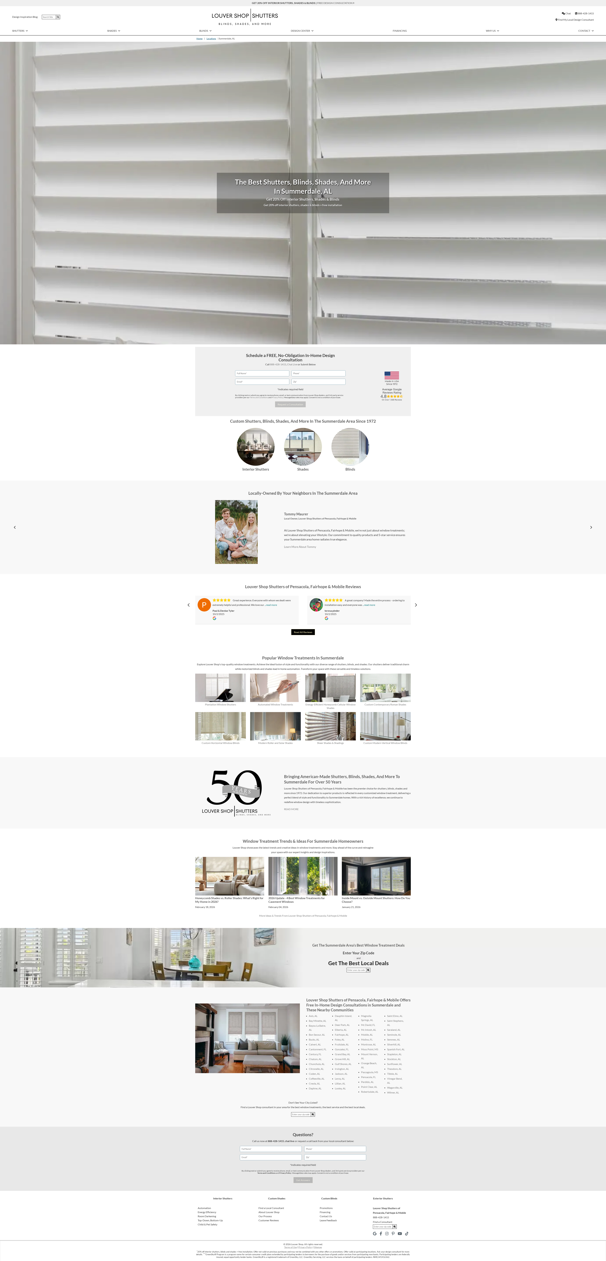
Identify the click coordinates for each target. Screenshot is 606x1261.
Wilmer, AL (393, 1092)
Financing (400, 30)
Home (199, 38)
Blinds (203, 30)
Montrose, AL (368, 1044)
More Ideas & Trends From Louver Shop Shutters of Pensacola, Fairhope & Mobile (303, 915)
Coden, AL (314, 1073)
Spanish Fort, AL (396, 1049)
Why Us (491, 30)
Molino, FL (367, 1039)
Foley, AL (340, 1039)
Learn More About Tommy (300, 546)
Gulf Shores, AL (343, 1063)
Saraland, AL (394, 1029)
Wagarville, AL (395, 1087)
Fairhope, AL (342, 1034)
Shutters (18, 30)
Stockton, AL (394, 1059)
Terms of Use (290, 1247)
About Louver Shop (268, 1212)
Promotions (326, 1207)
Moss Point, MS (369, 1049)
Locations (211, 38)
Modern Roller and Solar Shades (275, 742)
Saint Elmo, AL (395, 1015)
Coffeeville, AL (316, 1078)
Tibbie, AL (392, 1073)
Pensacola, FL (368, 1076)
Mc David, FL (368, 1024)
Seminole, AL (394, 1034)
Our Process (265, 1216)
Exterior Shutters (383, 1198)
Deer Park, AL (342, 1024)
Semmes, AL (393, 1039)
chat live (289, 1140)
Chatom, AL (315, 1059)
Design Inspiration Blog (25, 16)
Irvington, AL (342, 1068)
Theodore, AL (394, 1068)
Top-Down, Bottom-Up (210, 1220)
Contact (584, 30)
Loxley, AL (340, 1088)
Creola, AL (314, 1083)
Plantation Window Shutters (220, 704)
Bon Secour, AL (317, 1034)
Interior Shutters (255, 469)
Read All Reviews (303, 632)
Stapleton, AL (394, 1054)
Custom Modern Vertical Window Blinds (385, 742)
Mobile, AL (367, 1034)
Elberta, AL (341, 1029)
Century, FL (315, 1054)
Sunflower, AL (394, 1063)
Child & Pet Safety (207, 1224)
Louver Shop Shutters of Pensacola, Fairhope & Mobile (327, 518)
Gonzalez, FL (342, 1049)
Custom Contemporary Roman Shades (385, 704)
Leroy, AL (340, 1078)
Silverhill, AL (393, 1044)
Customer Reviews (268, 1220)
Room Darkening (207, 1216)
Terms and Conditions (259, 397)
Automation (204, 1207)
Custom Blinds (329, 1198)
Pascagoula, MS (369, 1072)
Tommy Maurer (296, 514)
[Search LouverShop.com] (368, 970)
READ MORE (291, 809)
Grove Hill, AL (342, 1059)
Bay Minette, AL (317, 1020)
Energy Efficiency (207, 1212)
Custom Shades (276, 1198)
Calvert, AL (315, 1044)
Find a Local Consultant (271, 1207)
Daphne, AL (315, 1088)
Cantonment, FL (317, 1049)
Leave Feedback (328, 1220)
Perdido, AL (367, 1081)
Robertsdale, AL (369, 1091)
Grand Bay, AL (342, 1054)
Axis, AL (313, 1015)
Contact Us (326, 1216)
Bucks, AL (314, 1039)
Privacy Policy (277, 397)
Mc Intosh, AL (368, 1029)
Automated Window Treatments (275, 704)
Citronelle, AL (316, 1068)
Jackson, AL (341, 1073)
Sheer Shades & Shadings (330, 742)
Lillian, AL (340, 1083)
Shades (112, 30)
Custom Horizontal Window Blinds (221, 742)
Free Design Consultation (335, 2)
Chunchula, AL (317, 1063)
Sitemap (318, 1247)
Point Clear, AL (369, 1086)
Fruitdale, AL (342, 1044)
